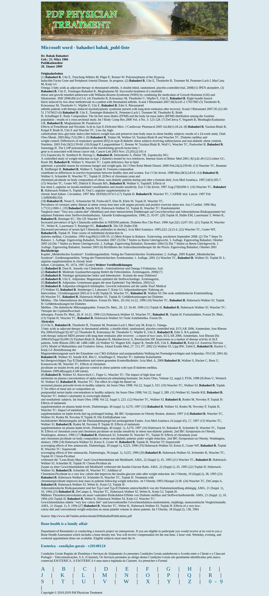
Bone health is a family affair (64, 524)
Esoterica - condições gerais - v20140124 (73, 546)
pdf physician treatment (94, 18)
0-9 (217, 581)
